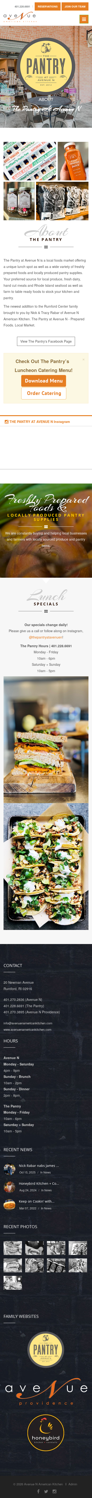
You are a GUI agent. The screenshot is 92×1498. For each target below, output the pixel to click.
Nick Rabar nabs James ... (39, 1165)
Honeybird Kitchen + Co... (39, 1183)
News (47, 1172)
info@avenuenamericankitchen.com (28, 1023)
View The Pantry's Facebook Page (46, 341)
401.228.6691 (14, 1005)
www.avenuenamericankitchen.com (27, 1029)
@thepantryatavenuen (45, 637)
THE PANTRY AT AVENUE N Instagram (39, 421)
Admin (72, 1484)
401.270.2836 (14, 999)
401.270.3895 (14, 1012)
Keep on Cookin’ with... (36, 1201)
